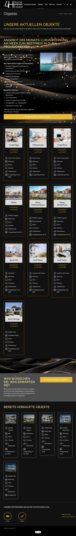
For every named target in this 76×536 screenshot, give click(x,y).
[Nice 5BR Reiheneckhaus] (38, 193)
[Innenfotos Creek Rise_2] (62, 135)
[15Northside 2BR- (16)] (38, 135)
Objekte (10, 13)
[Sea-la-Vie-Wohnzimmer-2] (13, 250)
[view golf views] (38, 250)
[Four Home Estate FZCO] (14, 4)
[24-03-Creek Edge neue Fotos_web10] (13, 135)
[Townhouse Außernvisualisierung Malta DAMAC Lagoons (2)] (13, 193)
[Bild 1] (62, 250)
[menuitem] (30, 4)
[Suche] (64, 4)
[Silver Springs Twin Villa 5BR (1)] (13, 309)
